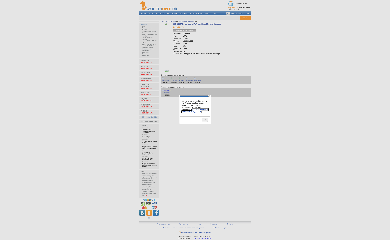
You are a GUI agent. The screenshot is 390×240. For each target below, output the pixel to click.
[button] (209, 96)
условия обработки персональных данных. (195, 111)
